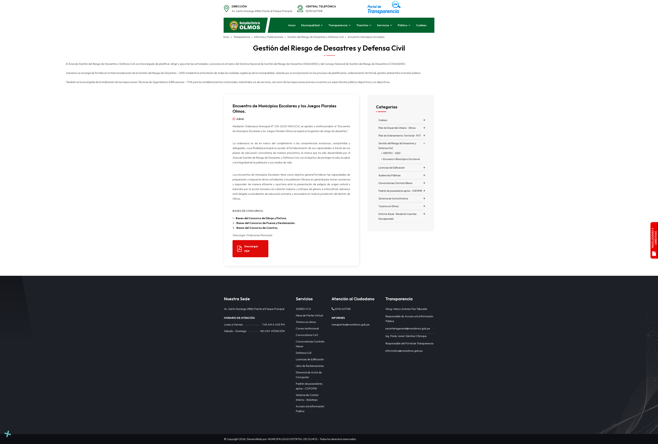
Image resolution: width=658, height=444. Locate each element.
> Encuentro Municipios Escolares (400, 159)
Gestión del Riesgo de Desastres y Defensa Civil (397, 146)
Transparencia (338, 25)
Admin (240, 119)
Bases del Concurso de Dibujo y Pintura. (261, 218)
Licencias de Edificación (392, 167)
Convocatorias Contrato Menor (396, 183)
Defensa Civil (303, 352)
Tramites (362, 25)
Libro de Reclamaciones (310, 366)
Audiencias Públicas (390, 175)
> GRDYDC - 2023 (390, 153)
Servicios (383, 25)
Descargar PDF (251, 249)
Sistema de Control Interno (393, 198)
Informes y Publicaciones (268, 37)
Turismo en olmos (306, 322)
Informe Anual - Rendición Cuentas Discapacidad (398, 216)
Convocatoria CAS (307, 335)
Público (402, 25)
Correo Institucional (307, 328)
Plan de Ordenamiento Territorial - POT (400, 135)
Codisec (421, 25)
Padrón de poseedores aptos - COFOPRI (400, 191)
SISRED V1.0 (303, 309)
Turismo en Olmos (389, 206)
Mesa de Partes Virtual (309, 315)
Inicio (291, 25)
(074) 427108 (314, 11)
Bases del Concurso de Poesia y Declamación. (265, 223)
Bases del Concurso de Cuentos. (257, 227)
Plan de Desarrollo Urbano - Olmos (397, 128)
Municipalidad (310, 25)
